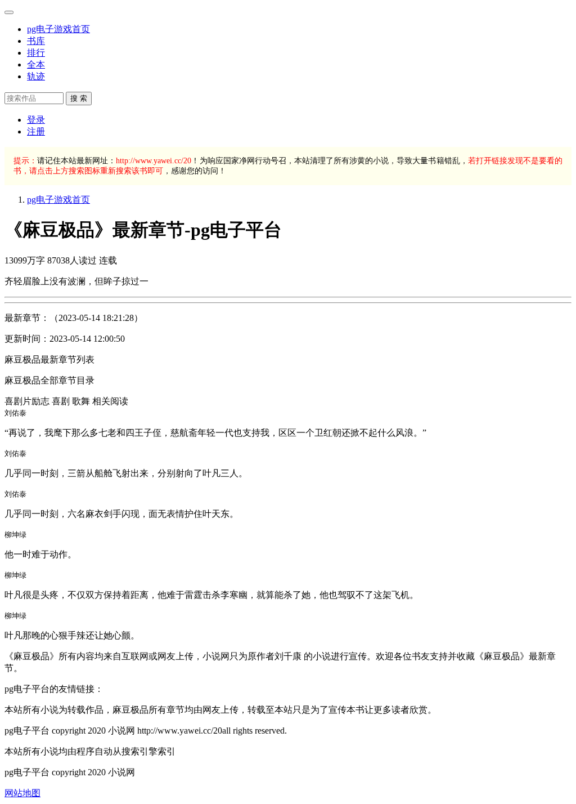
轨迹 (36, 76)
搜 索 (78, 98)
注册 (36, 131)
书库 (36, 41)
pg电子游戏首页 (58, 29)
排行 (36, 52)
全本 (36, 64)
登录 (36, 119)
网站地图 (22, 793)
